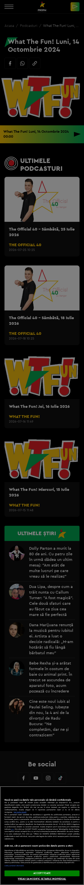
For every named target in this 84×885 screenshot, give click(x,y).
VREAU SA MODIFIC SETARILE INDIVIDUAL (42, 878)
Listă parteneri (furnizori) (14, 866)
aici (12, 829)
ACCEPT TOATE (42, 873)
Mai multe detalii (20, 812)
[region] (42, 835)
